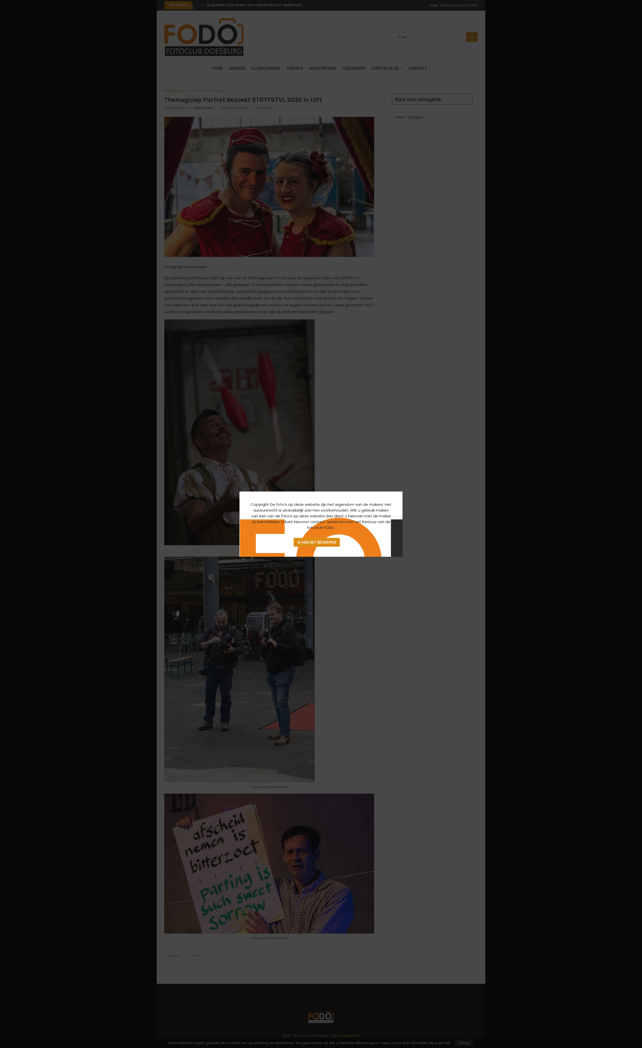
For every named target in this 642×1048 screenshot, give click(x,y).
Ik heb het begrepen (316, 542)
